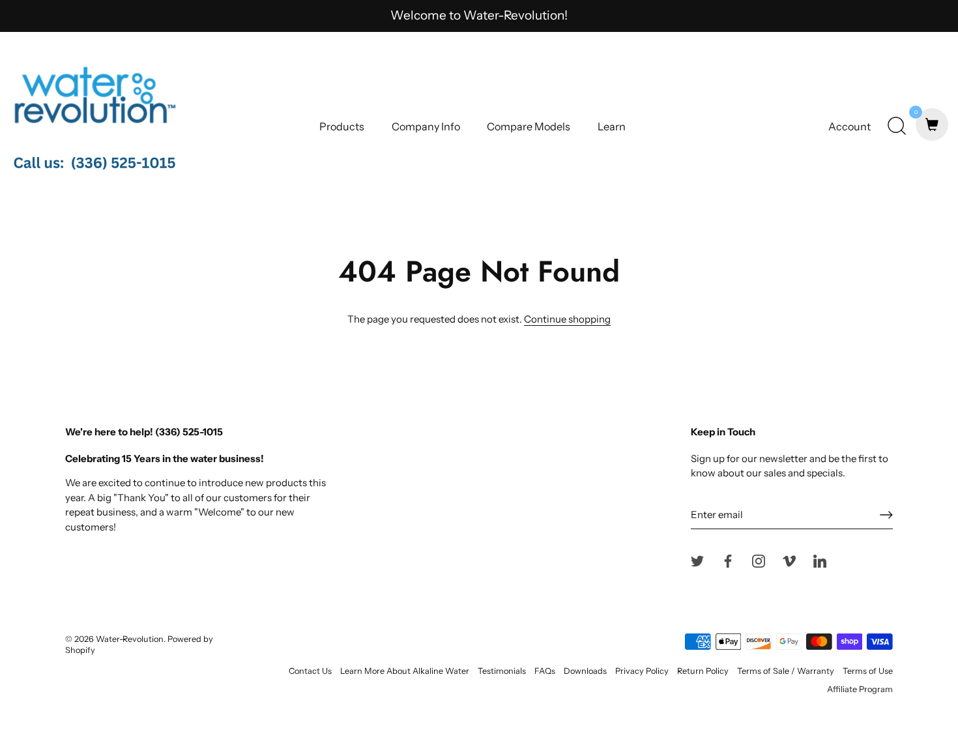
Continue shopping (567, 319)
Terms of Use (868, 671)
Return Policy (703, 671)
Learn (612, 126)
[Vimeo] (789, 560)
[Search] (896, 126)
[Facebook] (727, 560)
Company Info (426, 126)
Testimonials (502, 671)
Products (341, 126)
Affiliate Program (860, 689)
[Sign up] (886, 514)
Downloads (585, 671)
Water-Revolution (130, 639)
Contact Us (310, 671)
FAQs (544, 671)
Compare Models (528, 126)
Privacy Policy (642, 671)
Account (849, 126)
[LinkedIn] (819, 560)
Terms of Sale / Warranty (785, 671)
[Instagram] (758, 560)
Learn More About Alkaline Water (404, 671)
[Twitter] (697, 560)
